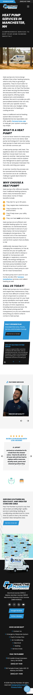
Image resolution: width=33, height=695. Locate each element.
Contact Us (17, 631)
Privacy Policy (16, 687)
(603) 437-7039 (16, 674)
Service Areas (17, 649)
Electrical (17, 643)
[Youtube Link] (23, 604)
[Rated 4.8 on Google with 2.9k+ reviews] (16, 436)
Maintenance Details (13, 334)
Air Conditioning (17, 640)
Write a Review (16, 616)
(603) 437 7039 (25, 1)
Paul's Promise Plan (17, 637)
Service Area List (11, 523)
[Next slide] (19, 361)
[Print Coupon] (4, 362)
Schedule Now (8, 1)
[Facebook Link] (9, 604)
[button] (16, 400)
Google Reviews (16, 611)
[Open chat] (27, 689)
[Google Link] (18, 604)
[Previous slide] (13, 361)
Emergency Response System (17, 634)
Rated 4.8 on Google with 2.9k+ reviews (16, 439)
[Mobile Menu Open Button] (28, 6)
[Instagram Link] (14, 604)
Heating (17, 646)
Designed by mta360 (19, 685)
